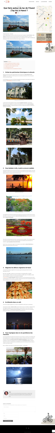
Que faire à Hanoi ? (19, 6)
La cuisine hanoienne (44, 1)
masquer (9, 61)
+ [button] (37, 6)
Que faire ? (37, 1)
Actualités (50, 1)
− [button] (37, 7)
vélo (21, 170)
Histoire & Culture (31, 1)
